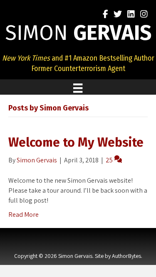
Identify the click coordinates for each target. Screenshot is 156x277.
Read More (23, 214)
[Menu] (78, 88)
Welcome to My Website (76, 142)
